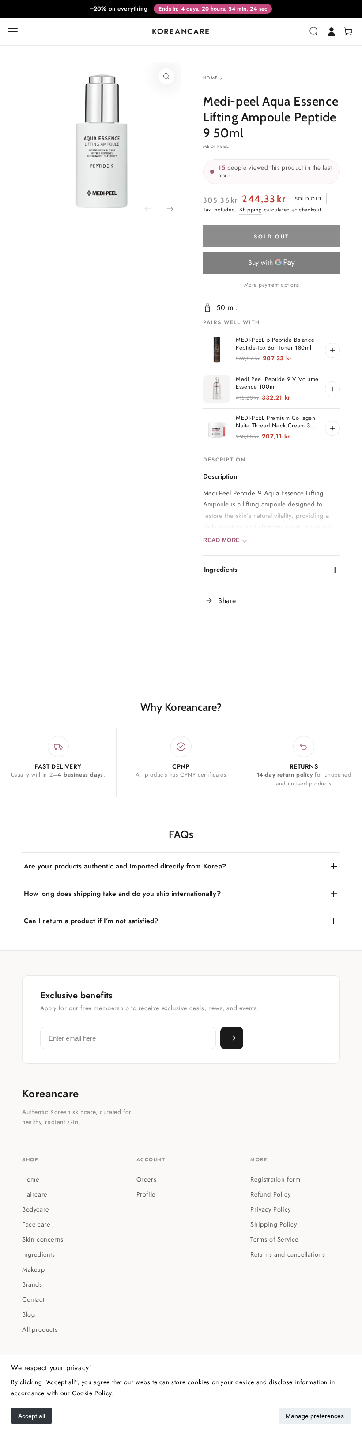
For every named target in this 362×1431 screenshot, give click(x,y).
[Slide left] (148, 210)
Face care (36, 1224)
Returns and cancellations (287, 1254)
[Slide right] (170, 210)
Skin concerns (43, 1239)
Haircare (34, 1194)
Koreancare (50, 1093)
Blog (28, 1314)
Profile (145, 1194)
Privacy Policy (270, 1209)
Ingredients (38, 1254)
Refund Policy (270, 1194)
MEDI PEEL (216, 146)
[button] (313, 31)
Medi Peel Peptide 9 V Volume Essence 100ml (277, 383)
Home (210, 78)
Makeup (33, 1269)
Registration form (275, 1179)
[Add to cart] (332, 350)
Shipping (250, 210)
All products (39, 1329)
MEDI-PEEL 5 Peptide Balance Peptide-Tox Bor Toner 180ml (275, 343)
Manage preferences (315, 1416)
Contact (33, 1299)
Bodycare (35, 1209)
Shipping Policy (273, 1224)
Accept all (31, 1416)
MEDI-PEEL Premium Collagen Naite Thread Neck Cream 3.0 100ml (276, 422)
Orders (146, 1179)
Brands (32, 1284)
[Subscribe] (231, 1038)
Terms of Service (274, 1239)
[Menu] (12, 31)
